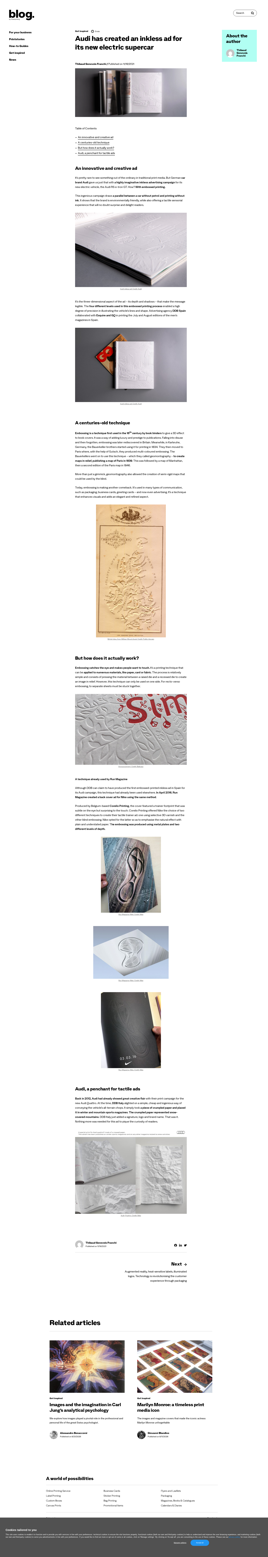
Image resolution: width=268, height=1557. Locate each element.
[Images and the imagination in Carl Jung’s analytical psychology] (87, 1366)
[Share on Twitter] (185, 1245)
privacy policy (234, 1537)
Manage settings (180, 1543)
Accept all (200, 1543)
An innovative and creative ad (95, 137)
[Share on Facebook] (175, 1245)
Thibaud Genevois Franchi (90, 64)
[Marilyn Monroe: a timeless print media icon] (174, 1366)
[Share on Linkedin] (180, 1245)
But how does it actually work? (96, 148)
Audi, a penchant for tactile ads (96, 153)
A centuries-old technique (93, 143)
